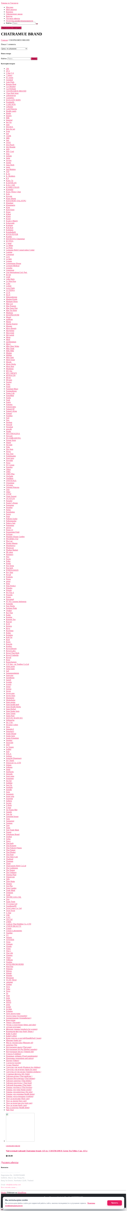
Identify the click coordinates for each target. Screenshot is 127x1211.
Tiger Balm (10, 881)
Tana (8, 819)
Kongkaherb (11, 232)
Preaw (8, 579)
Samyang (9, 675)
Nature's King (11, 411)
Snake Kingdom (12, 738)
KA (7, 178)
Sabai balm (10, 669)
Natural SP (10, 409)
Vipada (9, 946)
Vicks (8, 942)
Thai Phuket (11, 852)
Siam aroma (10, 702)
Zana (8, 998)
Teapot (8, 832)
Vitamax (9, 955)
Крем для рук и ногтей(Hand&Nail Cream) (23, 1038)
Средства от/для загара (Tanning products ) (23, 1072)
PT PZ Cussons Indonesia (16, 601)
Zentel (8, 1007)
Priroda (9, 590)
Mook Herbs (11, 364)
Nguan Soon (11, 440)
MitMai (9, 355)
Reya (8, 628)
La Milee (9, 245)
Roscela (9, 644)
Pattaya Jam (10, 523)
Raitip (8, 615)
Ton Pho (9, 886)
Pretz (8, 584)
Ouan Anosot (11, 496)
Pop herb (9, 568)
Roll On (9, 637)
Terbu (8, 839)
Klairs (8, 216)
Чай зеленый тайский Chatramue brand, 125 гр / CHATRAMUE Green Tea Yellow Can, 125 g (46, 1151)
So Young (10, 747)
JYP (7, 172)
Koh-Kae (9, 228)
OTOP (8, 494)
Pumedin (9, 604)
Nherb (8, 442)
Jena (7, 154)
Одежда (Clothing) (13, 1054)
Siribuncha (10, 720)
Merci (8, 344)
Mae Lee (9, 304)
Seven (8, 691)
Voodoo (9, 962)
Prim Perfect (11, 586)
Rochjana (9, 631)
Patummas (10, 525)
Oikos (8, 469)
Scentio (9, 682)
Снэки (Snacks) (12, 1065)
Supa (8, 792)
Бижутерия (10, 1020)
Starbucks (10, 772)
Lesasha (9, 268)
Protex (8, 597)
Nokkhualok (11, 456)
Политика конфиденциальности (19, 21)
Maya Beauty (11, 328)
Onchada (9, 476)
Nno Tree (9, 454)
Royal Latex (11, 651)
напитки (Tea (11, 1045)
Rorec (8, 642)
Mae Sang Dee (12, 308)
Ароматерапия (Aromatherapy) (18, 1018)
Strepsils (9, 774)
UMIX (8, 922)
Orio (8, 490)
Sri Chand (10, 760)
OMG (8, 472)
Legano (9, 261)
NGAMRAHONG (13, 438)
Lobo (8, 284)
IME (8, 118)
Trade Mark (10, 890)
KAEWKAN (11, 183)
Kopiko (9, 236)
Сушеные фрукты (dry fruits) (18, 1074)
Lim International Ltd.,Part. (16, 272)
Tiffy (8, 879)
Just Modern (11, 169)
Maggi (8, 317)
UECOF (9, 919)
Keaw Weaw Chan (13, 192)
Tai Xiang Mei (11, 810)
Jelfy (8, 149)
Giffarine (9, 107)
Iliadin (8, 113)
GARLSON (11, 104)
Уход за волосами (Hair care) (18, 1099)
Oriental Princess (12, 487)
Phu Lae (9, 541)
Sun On (9, 785)
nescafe (9, 429)
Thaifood (9, 859)
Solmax (9, 756)
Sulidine (9, 783)
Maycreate (10, 333)
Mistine (9, 353)
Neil (7, 418)
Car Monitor (11, 86)
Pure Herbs (10, 606)
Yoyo (8, 991)
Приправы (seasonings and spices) (20, 1058)
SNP (8, 745)
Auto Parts (10, 82)
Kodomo (9, 225)
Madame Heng (12, 301)
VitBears (9, 960)
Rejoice (9, 626)
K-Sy (8, 174)
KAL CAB (10, 185)
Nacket (9, 382)
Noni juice (10, 458)
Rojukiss (9, 635)
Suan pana (10, 776)
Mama (8, 322)
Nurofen (9, 467)
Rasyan (9, 622)
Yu (7, 993)
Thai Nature (10, 850)
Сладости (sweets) (13, 1063)
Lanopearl (10, 254)
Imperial (9, 120)
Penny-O (9, 530)
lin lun (8, 275)
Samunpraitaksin (12, 673)
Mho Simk (10, 348)
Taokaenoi (10, 821)
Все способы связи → (9, 1187)
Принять (114, 1203)
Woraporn (10, 978)
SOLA (8, 754)
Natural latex (11, 407)
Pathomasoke (11, 521)
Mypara (9, 380)
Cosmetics (10, 98)
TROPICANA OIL (13, 897)
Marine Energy (12, 324)
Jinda (8, 158)
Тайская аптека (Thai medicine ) (19, 1076)
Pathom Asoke (11, 519)
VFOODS (10, 940)
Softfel (8, 749)
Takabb (9, 812)
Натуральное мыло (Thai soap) (18, 1047)
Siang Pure (10, 716)
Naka (8, 384)
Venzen (9, 937)
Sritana (8, 765)
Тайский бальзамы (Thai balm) (18, 1085)
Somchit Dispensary (14, 758)
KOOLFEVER (12, 234)
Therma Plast (11, 875)
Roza (8, 660)
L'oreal (8, 243)
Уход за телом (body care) (16, 1105)
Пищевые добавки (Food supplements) (22, 1056)
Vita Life (9, 953)
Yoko (8, 989)
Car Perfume (11, 89)
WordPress (22, 1192)
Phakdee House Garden (15, 537)
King (8, 207)
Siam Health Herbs (13, 707)
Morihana (10, 369)
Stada (8, 769)
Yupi (8, 996)
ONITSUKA (11, 481)
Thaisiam (9, 861)
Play (7, 557)
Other (8, 492)
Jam (7, 140)
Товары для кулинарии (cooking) (19, 1096)
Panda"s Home (12, 503)
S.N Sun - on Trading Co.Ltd (17, 664)
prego (8, 581)
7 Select (9, 75)
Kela (8, 194)
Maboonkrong (11, 297)
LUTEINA (10, 290)
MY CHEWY (11, 373)
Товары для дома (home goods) (19, 1090)
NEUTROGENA (13, 434)
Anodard (9, 80)
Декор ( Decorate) (13, 1022)
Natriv (8, 402)
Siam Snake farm (12, 711)
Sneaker (9, 740)
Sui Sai (9, 781)
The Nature (10, 870)
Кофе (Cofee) (11, 1034)
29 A (8, 71)
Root (8, 640)
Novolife (9, 460)
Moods (8, 362)
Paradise (9, 507)
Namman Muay (12, 389)
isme (8, 125)
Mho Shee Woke (12, 346)
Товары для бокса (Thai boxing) (19, 1087)
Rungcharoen (11, 662)
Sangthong (10, 678)
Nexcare (9, 436)
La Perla (9, 248)
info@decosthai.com (13, 1185)
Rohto (8, 633)
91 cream (9, 78)
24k (7, 69)
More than (10, 366)
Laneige (9, 252)
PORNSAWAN (12, 570)
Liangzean (10, 270)
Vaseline (9, 933)
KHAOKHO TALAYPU (16, 201)
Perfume (9, 534)
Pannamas (10, 505)
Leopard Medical (12, 266)
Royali (8, 657)
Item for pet (10, 129)
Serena (8, 689)
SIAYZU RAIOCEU (14, 718)
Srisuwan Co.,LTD (13, 763)
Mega (8, 337)
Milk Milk (10, 351)
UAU (8, 917)
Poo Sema (10, 566)
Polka (8, 561)
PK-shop (9, 552)
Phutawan (10, 548)
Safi (7, 671)
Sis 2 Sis (9, 722)
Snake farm (10, 736)
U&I (8, 915)
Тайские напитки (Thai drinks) (18, 1081)
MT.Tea (9, 371)
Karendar (9, 189)
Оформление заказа (14, 14)
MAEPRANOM (12, 315)
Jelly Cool (10, 151)
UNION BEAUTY (13, 926)
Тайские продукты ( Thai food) (19, 1083)
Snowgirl (9, 743)
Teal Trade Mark (12, 830)
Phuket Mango (11, 543)
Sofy (8, 751)
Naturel (9, 413)
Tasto (8, 828)
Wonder (9, 975)
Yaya (8, 987)
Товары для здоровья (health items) (20, 1094)
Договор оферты (13, 18)
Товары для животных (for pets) (19, 1092)
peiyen (8, 528)
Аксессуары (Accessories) (16, 1016)
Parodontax (10, 512)
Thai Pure (10, 854)
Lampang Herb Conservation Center (20, 250)
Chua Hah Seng (12, 93)
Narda (8, 398)
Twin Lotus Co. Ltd (14, 908)
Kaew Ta (9, 181)
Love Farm (10, 288)
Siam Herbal (11, 709)
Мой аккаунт (11, 9)
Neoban (9, 422)
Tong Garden (11, 888)
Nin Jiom (9, 449)
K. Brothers (10, 176)
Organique (10, 483)
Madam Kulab (11, 299)
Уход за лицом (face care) (16, 1101)
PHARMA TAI (12, 539)
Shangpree (10, 698)
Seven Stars (10, 696)
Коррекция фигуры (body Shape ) (20, 1031)
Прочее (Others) (12, 1060)
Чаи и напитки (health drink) (18, 1108)
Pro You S (10, 593)
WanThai (9, 966)
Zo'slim (9, 1009)
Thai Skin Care (12, 857)
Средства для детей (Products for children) (23, 1067)
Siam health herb (12, 704)
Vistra (8, 949)
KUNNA (9, 241)
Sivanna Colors (12, 725)
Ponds (8, 563)
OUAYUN (10, 498)
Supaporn (10, 794)
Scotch (8, 684)
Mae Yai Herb (11, 310)
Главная (4, 40)
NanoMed (10, 395)
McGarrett (10, 335)
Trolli (8, 895)
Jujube (8, 163)
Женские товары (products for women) (21, 1029)
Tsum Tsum (10, 902)
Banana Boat (11, 84)
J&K (8, 138)
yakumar (9, 982)
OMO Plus (10, 474)
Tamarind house (12, 816)
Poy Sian (9, 572)
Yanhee (9, 984)
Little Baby (10, 279)
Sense (8, 687)
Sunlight (9, 787)
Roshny (9, 646)
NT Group (10, 465)
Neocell (9, 425)
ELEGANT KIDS (13, 100)
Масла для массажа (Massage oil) (19, 1043)
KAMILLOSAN (12, 187)
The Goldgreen (12, 868)
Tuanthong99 (11, 906)
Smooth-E (10, 729)
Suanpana (10, 778)
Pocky (8, 559)
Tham (8, 863)
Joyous (8, 160)
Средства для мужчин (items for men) (21, 1069)
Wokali (9, 973)
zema (8, 1005)
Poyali (8, 575)
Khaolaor (9, 203)
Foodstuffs (10, 102)
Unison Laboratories (14, 931)
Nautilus (9, 416)
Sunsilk (9, 790)
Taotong (9, 823)
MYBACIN (11, 375)
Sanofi (8, 680)
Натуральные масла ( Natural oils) (20, 1052)
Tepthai (9, 837)
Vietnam (9, 944)
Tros (7, 899)
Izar (7, 133)
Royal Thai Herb (12, 653)
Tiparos (9, 884)
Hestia (3, 1192)
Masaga (9, 326)
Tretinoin (9, 893)
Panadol (9, 501)
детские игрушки (13, 1027)
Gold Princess (11, 109)
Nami (8, 387)
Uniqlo (8, 928)
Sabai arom (10, 666)
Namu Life (10, 393)
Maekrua (9, 313)
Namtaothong (11, 391)
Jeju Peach (10, 145)
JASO (8, 142)
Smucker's (10, 731)
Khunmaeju (10, 205)
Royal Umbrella (12, 655)
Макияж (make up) (13, 1040)
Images (9, 116)
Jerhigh (9, 156)
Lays (8, 257)
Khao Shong (11, 198)
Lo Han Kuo (11, 281)
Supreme (9, 799)
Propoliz (9, 595)
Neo (7, 420)
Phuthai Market (12, 550)
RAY (8, 624)
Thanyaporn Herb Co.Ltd (16, 866)
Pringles (9, 588)
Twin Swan (10, 910)
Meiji (8, 339)
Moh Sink (10, 357)
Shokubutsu (10, 700)
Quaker (9, 610)
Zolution (9, 1011)
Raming (9, 617)
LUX (8, 292)
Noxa (8, 463)
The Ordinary (11, 872)
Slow (8, 727)
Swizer (8, 803)
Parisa (8, 510)
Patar (8, 516)
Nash (8, 400)
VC (7, 935)
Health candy (11, 111)
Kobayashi (10, 223)
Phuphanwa (10, 545)
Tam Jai (9, 814)
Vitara (8, 957)
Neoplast (9, 427)
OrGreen (9, 485)
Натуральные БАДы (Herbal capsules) (21, 1049)
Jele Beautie (10, 147)
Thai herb (10, 843)
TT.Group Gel (11, 904)
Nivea (8, 451)
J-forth (8, 136)
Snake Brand (11, 734)
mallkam (9, 319)
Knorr (8, 219)
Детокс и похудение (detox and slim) (21, 1025)
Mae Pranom (11, 306)
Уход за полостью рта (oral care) (19, 1103)
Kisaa (8, 212)
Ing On (9, 122)
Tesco (8, 841)
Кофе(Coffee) (11, 1036)
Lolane (8, 286)
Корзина (9, 12)
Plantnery (9, 554)
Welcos (9, 971)
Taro (8, 825)
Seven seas (10, 693)
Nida (8, 447)
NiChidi (9, 445)
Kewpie (9, 196)
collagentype (11, 95)
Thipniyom (10, 877)
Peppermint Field (12, 532)
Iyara (8, 131)
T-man (8, 807)
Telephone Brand (12, 834)
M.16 (8, 295)
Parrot (8, 514)
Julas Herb (10, 165)
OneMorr (9, 478)
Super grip (10, 796)
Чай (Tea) (10, 1110)
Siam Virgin (10, 713)
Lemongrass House (13, 263)
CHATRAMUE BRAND (16, 91)
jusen (8, 167)
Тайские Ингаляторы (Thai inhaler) (20, 1078)
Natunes (9, 404)
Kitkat (8, 214)
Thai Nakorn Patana (14, 848)
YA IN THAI (11, 980)
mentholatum (11, 342)
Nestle (8, 431)
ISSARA (9, 127)
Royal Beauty (11, 648)
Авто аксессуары (13, 1013)
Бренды (9, 16)
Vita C (8, 951)
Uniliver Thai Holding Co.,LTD (18, 924)
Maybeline (10, 331)
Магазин (9, 7)
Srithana (9, 767)
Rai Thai (9, 613)
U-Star (8, 913)
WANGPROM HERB (15, 964)
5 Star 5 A (10, 73)
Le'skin (9, 259)
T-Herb (9, 805)
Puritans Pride (11, 608)
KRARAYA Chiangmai (15, 239)
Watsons (9, 969)
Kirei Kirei (10, 210)
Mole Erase (10, 360)
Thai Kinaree (11, 846)
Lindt (8, 277)
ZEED (8, 1002)
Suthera (9, 801)
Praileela (9, 577)
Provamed (10, 599)
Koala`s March (12, 221)
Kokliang (9, 230)
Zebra (8, 1000)
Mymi (8, 378)
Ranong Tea (11, 619)
